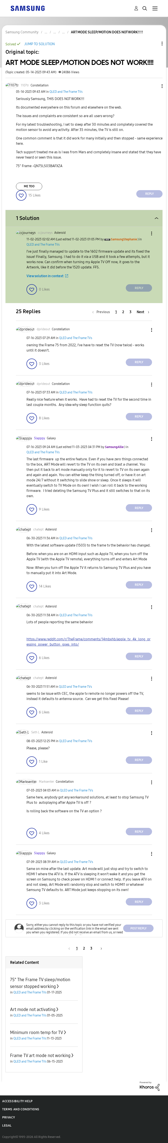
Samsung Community (21, 32)
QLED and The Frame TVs (65, 92)
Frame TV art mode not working (40, 1055)
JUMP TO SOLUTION (39, 44)
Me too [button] (29, 186)
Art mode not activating (32, 1009)
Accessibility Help (17, 1101)
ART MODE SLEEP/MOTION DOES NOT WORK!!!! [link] (107, 32)
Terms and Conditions (20, 1109)
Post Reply (138, 928)
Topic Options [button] (155, 43)
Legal (7, 1125)
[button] (155, 86)
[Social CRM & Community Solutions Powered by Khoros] (149, 1086)
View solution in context (44, 276)
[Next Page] (100, 948)
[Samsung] (27, 8)
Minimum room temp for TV (36, 1032)
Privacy (8, 1117)
